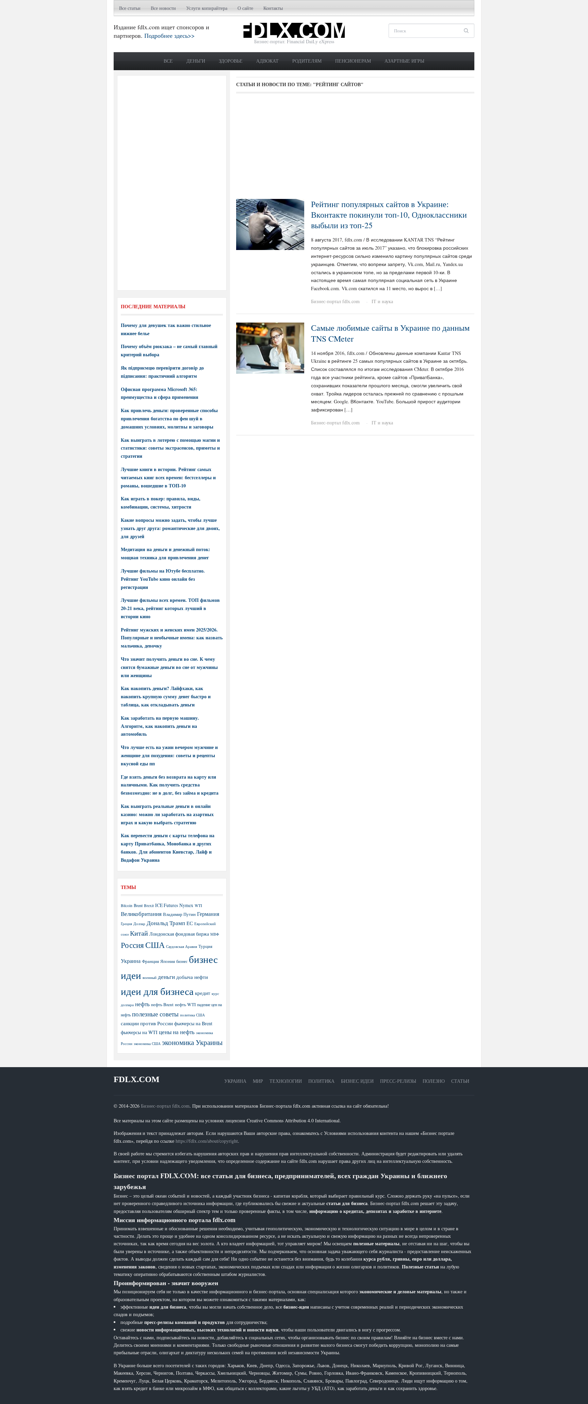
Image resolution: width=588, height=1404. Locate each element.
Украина (131, 960)
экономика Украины (192, 1042)
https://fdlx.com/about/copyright (207, 1141)
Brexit (149, 905)
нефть (142, 1004)
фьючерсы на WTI (139, 1032)
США (155, 944)
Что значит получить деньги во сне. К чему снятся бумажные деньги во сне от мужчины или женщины (169, 667)
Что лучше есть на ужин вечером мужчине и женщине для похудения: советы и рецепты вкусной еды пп (169, 755)
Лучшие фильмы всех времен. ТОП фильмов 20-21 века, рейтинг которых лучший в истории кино (170, 608)
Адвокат (267, 61)
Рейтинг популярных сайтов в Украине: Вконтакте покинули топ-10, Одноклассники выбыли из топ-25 (389, 215)
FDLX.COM (137, 1079)
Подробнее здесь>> (169, 35)
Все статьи (130, 8)
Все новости (163, 8)
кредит (202, 992)
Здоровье (231, 61)
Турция (205, 946)
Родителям (307, 61)
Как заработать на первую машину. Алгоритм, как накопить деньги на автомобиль (160, 726)
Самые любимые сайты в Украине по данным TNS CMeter (390, 333)
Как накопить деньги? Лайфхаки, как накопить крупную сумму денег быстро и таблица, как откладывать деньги (166, 696)
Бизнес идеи (357, 1081)
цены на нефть (177, 1032)
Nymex (186, 905)
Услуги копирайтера (206, 8)
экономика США (147, 1043)
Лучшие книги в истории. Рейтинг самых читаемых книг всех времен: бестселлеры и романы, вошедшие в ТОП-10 (168, 477)
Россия (132, 945)
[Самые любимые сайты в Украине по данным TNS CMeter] (270, 347)
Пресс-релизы (398, 1081)
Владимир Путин (179, 914)
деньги (166, 977)
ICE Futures (166, 905)
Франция (150, 961)
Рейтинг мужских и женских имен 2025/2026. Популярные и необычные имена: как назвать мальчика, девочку (172, 638)
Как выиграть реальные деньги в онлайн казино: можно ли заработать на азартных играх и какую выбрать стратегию (167, 814)
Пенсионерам (353, 61)
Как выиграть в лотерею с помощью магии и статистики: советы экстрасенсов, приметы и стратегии (170, 448)
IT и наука (382, 301)
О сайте (245, 8)
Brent (138, 905)
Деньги (195, 61)
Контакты (273, 8)
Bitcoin (126, 905)
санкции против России (147, 1023)
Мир (258, 1081)
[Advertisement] (355, 148)
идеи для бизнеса (157, 991)
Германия (208, 913)
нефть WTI (185, 1004)
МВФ (214, 934)
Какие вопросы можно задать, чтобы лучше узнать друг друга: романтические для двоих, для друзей (170, 528)
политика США (192, 1015)
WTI (198, 905)
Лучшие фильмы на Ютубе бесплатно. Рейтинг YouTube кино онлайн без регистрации (163, 579)
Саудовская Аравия (181, 946)
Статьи (460, 1081)
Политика (321, 1081)
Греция (126, 923)
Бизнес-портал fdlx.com (335, 301)
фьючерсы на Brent (193, 1023)
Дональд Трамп (166, 923)
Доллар (139, 923)
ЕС (189, 923)
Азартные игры (404, 61)
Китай (139, 933)
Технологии (286, 1081)
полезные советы (155, 1014)
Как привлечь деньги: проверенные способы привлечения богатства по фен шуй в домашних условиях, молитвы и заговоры (169, 418)
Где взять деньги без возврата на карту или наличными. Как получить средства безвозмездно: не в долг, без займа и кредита (169, 785)
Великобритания (141, 914)
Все (168, 61)
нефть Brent (162, 1004)
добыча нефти (192, 976)
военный (150, 977)
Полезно (434, 1081)
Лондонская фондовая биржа (179, 934)
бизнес (181, 961)
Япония (167, 961)
